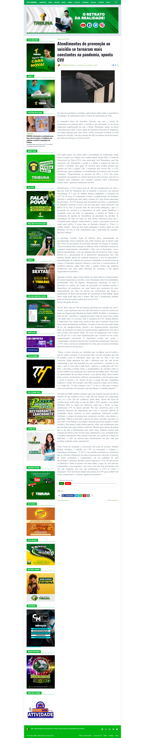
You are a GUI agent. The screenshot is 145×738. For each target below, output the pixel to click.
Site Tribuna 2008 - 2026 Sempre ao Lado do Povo (40, 735)
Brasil (67, 39)
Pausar (68, 483)
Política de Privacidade (85, 735)
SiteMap (111, 735)
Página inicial (61, 39)
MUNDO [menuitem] (70, 2)
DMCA (105, 735)
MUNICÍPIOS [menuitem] (42, 2)
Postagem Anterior (63, 500)
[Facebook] (113, 65)
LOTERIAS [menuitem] (101, 2)
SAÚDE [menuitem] (108, 2)
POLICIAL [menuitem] (93, 2)
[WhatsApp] (117, 65)
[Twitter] (115, 65)
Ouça (61, 483)
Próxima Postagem (112, 500)
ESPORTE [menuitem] (57, 2)
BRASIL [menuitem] (64, 2)
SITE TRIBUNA (32, 2)
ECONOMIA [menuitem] (85, 2)
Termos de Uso (98, 735)
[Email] (88, 495)
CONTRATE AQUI (33, 350)
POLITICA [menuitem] (77, 2)
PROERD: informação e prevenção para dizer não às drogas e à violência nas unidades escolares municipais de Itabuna (40, 139)
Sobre (116, 735)
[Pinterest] (84, 495)
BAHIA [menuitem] (50, 2)
